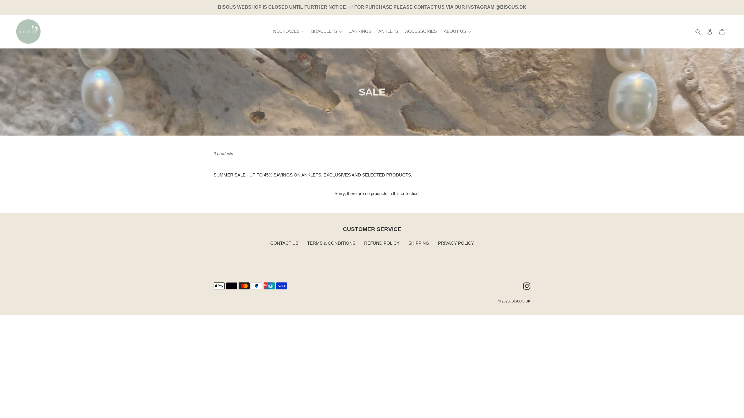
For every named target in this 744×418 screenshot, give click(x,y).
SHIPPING (418, 243)
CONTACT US (284, 243)
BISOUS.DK (521, 301)
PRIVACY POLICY (456, 243)
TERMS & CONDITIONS (331, 243)
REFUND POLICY (382, 243)
